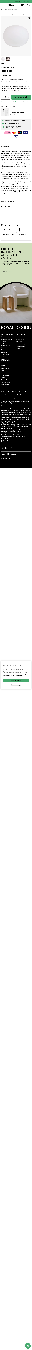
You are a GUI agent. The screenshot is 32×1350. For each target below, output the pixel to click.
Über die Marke (6, 207)
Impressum (4, 352)
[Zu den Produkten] (16, 112)
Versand (3, 341)
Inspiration (4, 357)
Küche (18, 348)
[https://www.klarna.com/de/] (13, 454)
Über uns (3, 337)
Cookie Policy (5, 354)
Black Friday (4, 380)
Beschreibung (5, 147)
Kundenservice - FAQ (7, 339)
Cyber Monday (5, 382)
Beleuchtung (20, 339)
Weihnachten (5, 384)
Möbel (18, 337)
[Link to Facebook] (6, 447)
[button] (27, 5)
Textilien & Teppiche (22, 344)
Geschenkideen (6, 373)
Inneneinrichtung (21, 341)
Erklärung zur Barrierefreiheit (5, 360)
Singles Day (4, 377)
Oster (2, 370)
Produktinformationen (8, 202)
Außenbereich (20, 351)
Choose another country (8, 406)
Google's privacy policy (17, 675)
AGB (2, 347)
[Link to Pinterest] (2, 447)
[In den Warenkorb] (28, 112)
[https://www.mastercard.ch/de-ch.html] (8, 454)
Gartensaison (5, 375)
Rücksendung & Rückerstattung (6, 344)
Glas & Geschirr (20, 346)
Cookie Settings (16, 685)
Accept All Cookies (15, 680)
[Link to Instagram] (11, 447)
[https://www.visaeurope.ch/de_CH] (3, 454)
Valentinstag (5, 368)
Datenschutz (5, 350)
